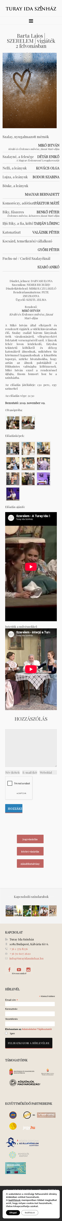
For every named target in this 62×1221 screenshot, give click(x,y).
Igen (12, 1033)
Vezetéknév (11, 1019)
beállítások (14, 1200)
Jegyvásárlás (30, 839)
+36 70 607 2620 (20, 953)
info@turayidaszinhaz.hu (26, 958)
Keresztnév (11, 1009)
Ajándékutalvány (30, 863)
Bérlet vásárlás (30, 851)
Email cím (11, 999)
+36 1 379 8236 (18, 949)
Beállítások (30, 1212)
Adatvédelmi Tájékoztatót (37, 1029)
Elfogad (13, 1212)
